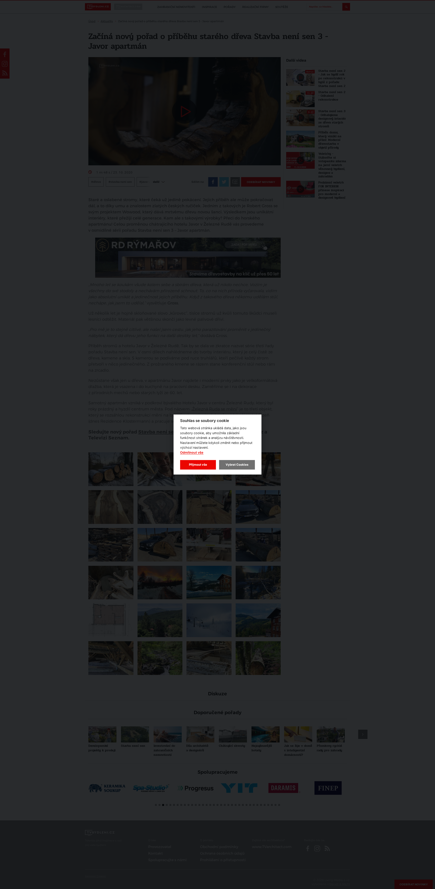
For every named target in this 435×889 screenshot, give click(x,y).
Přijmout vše (198, 464)
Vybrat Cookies (237, 464)
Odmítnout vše (191, 452)
